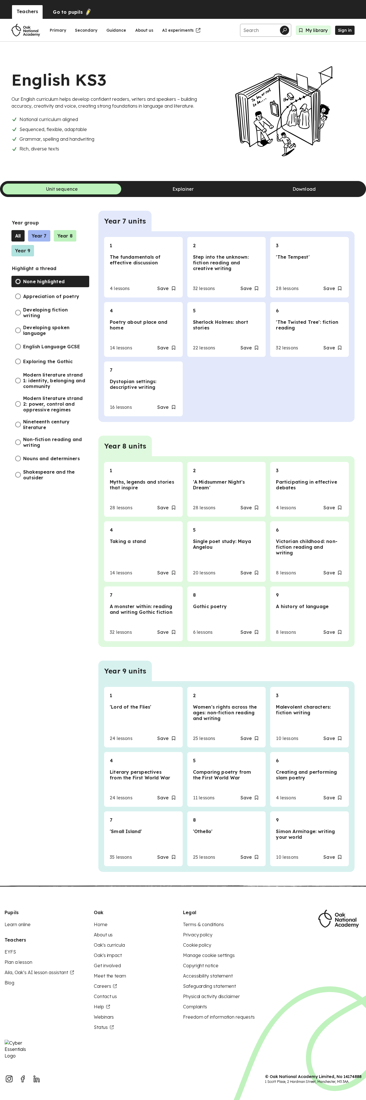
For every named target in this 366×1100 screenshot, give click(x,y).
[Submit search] (284, 30)
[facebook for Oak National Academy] (22, 1078)
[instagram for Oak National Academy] (9, 1078)
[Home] (25, 30)
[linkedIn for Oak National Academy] (36, 1078)
